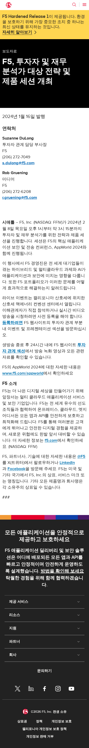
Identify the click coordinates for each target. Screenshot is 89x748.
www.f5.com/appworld (22, 373)
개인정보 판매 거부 (40, 736)
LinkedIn (67, 462)
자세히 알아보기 (17, 32)
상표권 (22, 721)
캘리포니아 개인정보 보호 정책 (44, 729)
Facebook (16, 468)
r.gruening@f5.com (19, 198)
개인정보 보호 (62, 721)
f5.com (51, 440)
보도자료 (9, 51)
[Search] (74, 4)
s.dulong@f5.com (18, 163)
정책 (39, 721)
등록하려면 (12, 322)
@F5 (81, 456)
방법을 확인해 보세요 (62, 571)
